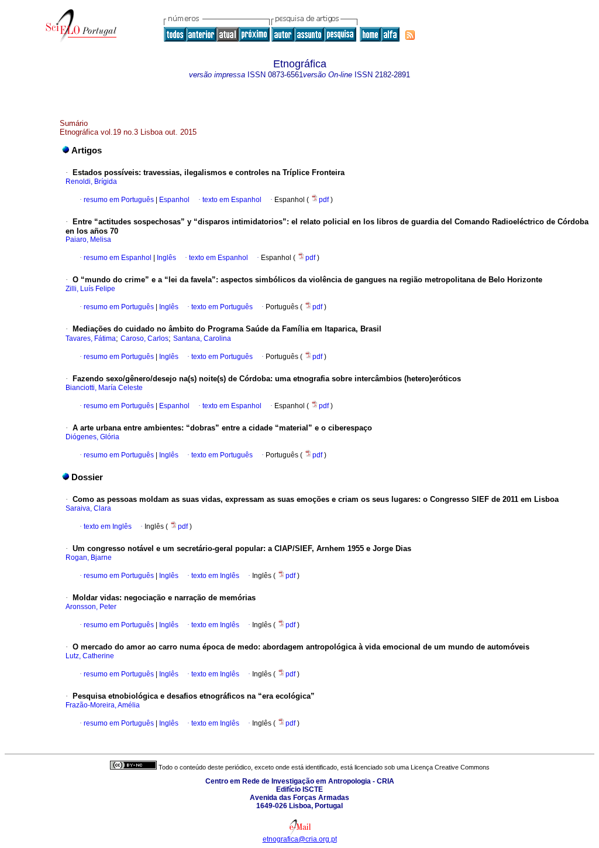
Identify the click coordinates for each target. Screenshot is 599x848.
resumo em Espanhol (118, 258)
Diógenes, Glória (92, 437)
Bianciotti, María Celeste (104, 388)
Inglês (165, 258)
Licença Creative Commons (450, 767)
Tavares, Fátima (91, 338)
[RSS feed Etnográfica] (410, 35)
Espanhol (173, 200)
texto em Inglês (108, 526)
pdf (325, 200)
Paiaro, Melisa (88, 239)
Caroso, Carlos (144, 338)
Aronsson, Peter (91, 607)
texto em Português (222, 307)
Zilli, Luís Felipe (90, 289)
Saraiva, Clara (88, 508)
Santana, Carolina (202, 338)
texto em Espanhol (231, 200)
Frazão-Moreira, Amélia (103, 705)
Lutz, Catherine (90, 656)
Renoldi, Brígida (91, 181)
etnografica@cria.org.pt (300, 839)
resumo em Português (119, 200)
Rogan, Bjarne (89, 557)
